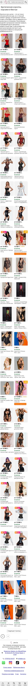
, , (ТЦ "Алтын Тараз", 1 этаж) (15, 652)
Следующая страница (14, 631)
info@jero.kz (21, 659)
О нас (17, 674)
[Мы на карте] (24, 662)
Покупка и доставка (8, 674)
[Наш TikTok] (17, 662)
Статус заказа (7, 667)
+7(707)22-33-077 (10, 659)
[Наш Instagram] (10, 662)
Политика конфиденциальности (14, 671)
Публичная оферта (19, 667)
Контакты (23, 674)
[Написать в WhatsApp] (3, 662)
